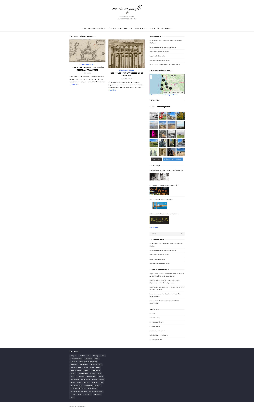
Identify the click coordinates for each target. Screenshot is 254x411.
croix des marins (89, 368)
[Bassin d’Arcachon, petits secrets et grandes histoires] (159, 177)
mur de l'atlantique (98, 380)
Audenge (96, 356)
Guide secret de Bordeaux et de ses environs (164, 214)
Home (84, 28)
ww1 (72, 397)
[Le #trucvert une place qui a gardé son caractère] (181, 152)
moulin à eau (75, 380)
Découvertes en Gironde (118, 28)
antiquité (73, 356)
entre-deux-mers (76, 371)
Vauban (73, 394)
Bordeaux (74, 362)
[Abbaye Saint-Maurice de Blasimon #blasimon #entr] (163, 152)
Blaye (96, 359)
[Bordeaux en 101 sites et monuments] (159, 206)
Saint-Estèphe (92, 389)
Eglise (98, 368)
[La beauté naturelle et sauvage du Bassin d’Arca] (163, 125)
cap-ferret (74, 365)
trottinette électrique (95, 392)
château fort (83, 365)
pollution (95, 383)
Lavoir (72, 377)
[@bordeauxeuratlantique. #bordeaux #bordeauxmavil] (171, 152)
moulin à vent (85, 380)
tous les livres (154, 227)
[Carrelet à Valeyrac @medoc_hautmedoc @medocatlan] (181, 134)
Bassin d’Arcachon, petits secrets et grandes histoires (166, 171)
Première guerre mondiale (92, 386)
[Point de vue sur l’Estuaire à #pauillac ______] (154, 152)
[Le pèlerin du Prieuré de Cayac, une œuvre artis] (163, 143)
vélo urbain (97, 394)
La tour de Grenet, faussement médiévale (163, 47)
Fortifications (96, 371)
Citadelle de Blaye (96, 365)
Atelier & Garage (155, 318)
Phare (79, 383)
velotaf (80, 394)
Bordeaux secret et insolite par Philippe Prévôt (164, 185)
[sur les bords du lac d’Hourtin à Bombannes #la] (171, 116)
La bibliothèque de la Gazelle (160, 28)
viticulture (88, 394)
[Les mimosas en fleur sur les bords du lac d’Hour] (181, 116)
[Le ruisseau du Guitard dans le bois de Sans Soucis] (163, 134)
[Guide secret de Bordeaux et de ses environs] (159, 220)
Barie (102, 356)
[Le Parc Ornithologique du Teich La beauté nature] (154, 125)
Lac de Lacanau (83, 374)
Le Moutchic (80, 377)
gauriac (73, 374)
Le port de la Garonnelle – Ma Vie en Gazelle (164, 287)
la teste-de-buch (95, 374)
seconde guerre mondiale (79, 392)
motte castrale (91, 377)
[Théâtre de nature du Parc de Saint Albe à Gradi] (154, 143)
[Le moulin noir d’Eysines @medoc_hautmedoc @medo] (171, 134)
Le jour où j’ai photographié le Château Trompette (87, 68)
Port (101, 383)
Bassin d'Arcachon (76, 359)
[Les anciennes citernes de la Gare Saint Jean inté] (181, 143)
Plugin (182, 92)
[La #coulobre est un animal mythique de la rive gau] (163, 116)
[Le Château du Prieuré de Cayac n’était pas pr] (171, 143)
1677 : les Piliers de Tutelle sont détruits (126, 74)
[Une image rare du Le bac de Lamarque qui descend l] (181, 125)
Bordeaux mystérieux (96, 28)
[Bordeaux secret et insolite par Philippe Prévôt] (159, 191)
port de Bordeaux (76, 386)
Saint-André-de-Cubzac (78, 389)
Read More (75, 84)
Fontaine (86, 371)
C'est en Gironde (155, 326)
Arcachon (82, 356)
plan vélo (86, 383)
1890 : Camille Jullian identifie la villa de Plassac (165, 65)
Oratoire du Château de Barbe (159, 52)
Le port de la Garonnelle (157, 56)
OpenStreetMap (168, 92)
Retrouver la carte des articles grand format (163, 95)
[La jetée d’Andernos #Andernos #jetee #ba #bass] (154, 116)
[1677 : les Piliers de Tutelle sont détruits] (126, 53)
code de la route (76, 368)
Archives (152, 313)
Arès (88, 356)
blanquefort (88, 359)
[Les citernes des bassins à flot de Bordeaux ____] (154, 134)
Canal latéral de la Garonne (88, 362)
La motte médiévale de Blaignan (160, 60)
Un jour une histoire (138, 28)
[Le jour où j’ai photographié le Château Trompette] (87, 50)
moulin (101, 377)
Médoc (73, 383)
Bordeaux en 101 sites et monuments (161, 199)
